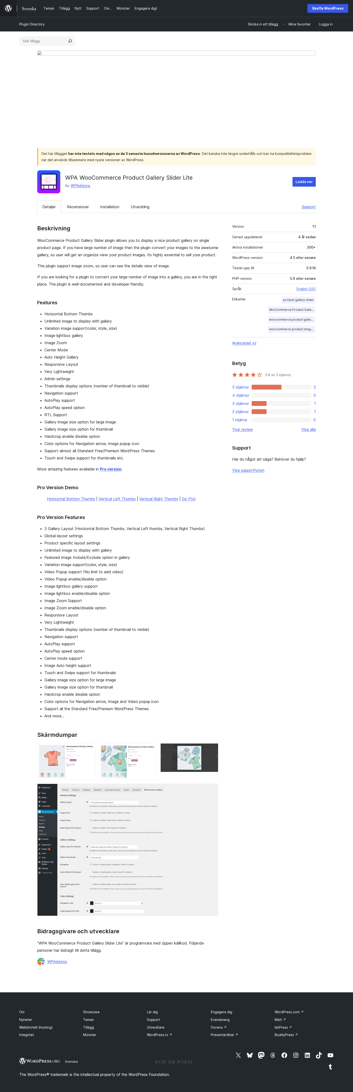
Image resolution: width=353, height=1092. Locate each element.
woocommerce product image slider (292, 329)
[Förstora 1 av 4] (88, 749)
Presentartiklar (224, 1035)
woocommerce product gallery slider (292, 319)
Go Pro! (188, 498)
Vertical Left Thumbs (117, 498)
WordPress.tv (159, 1035)
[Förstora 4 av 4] (211, 790)
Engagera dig (221, 1012)
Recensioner (78, 206)
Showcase (91, 1012)
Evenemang (220, 1020)
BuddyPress (286, 1035)
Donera (219, 1027)
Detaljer (49, 206)
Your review (242, 429)
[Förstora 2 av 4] (150, 749)
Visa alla (308, 429)
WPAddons (80, 185)
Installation (109, 206)
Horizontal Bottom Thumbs (71, 498)
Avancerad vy (244, 343)
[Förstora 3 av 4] (211, 749)
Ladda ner (304, 182)
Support (309, 206)
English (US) (306, 289)
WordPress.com (289, 1012)
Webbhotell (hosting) (36, 1027)
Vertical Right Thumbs (158, 498)
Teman (88, 1020)
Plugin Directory (32, 24)
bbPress (283, 1027)
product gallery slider (298, 300)
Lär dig (152, 1012)
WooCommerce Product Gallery (291, 309)
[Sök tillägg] (70, 41)
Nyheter (25, 1020)
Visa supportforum (248, 470)
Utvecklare (155, 1027)
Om (21, 1012)
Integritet (26, 1035)
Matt (280, 1020)
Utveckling (140, 206)
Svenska (71, 1061)
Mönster (89, 1035)
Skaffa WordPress (328, 8)
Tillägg (88, 1027)
